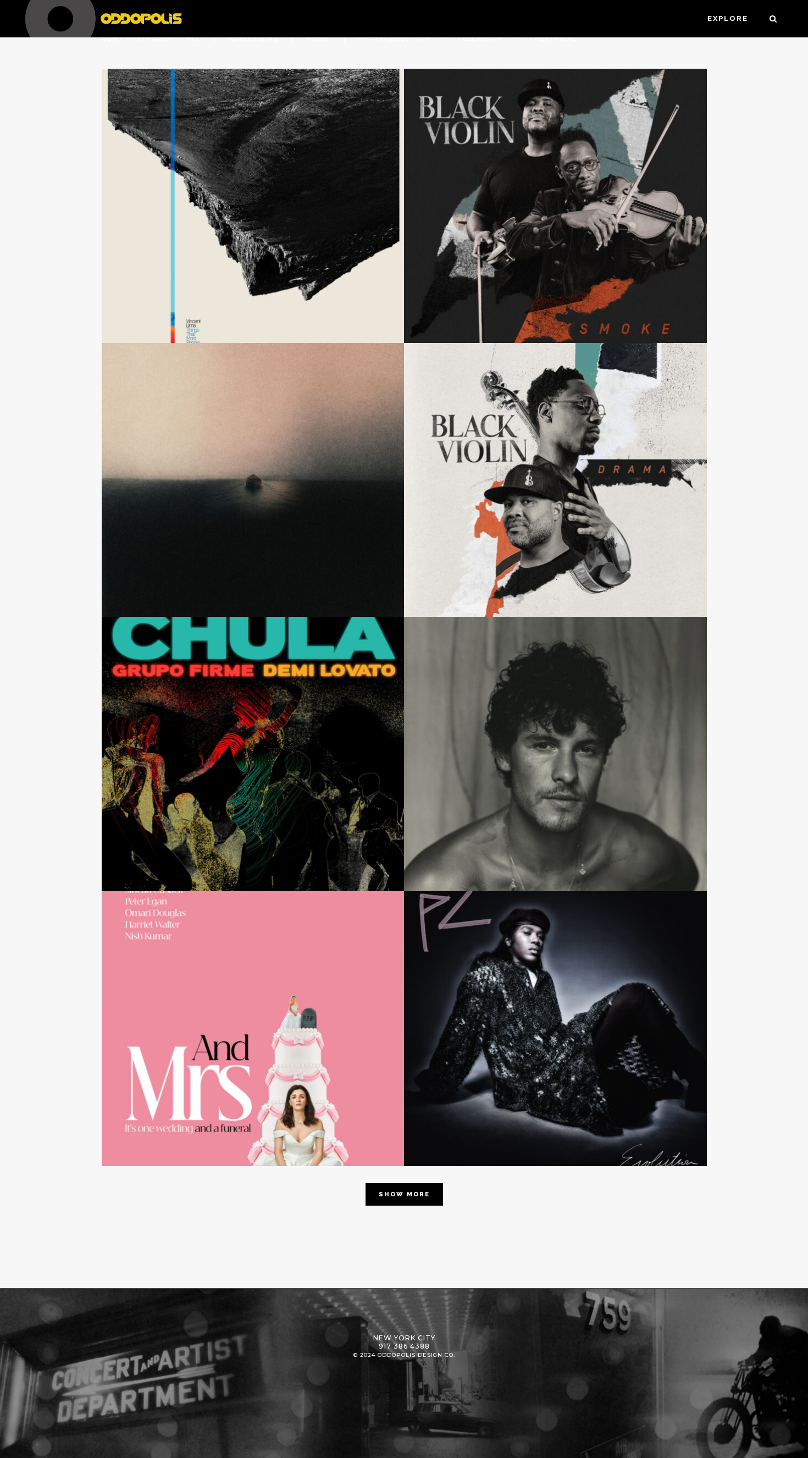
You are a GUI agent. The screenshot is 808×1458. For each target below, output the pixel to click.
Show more (404, 1194)
